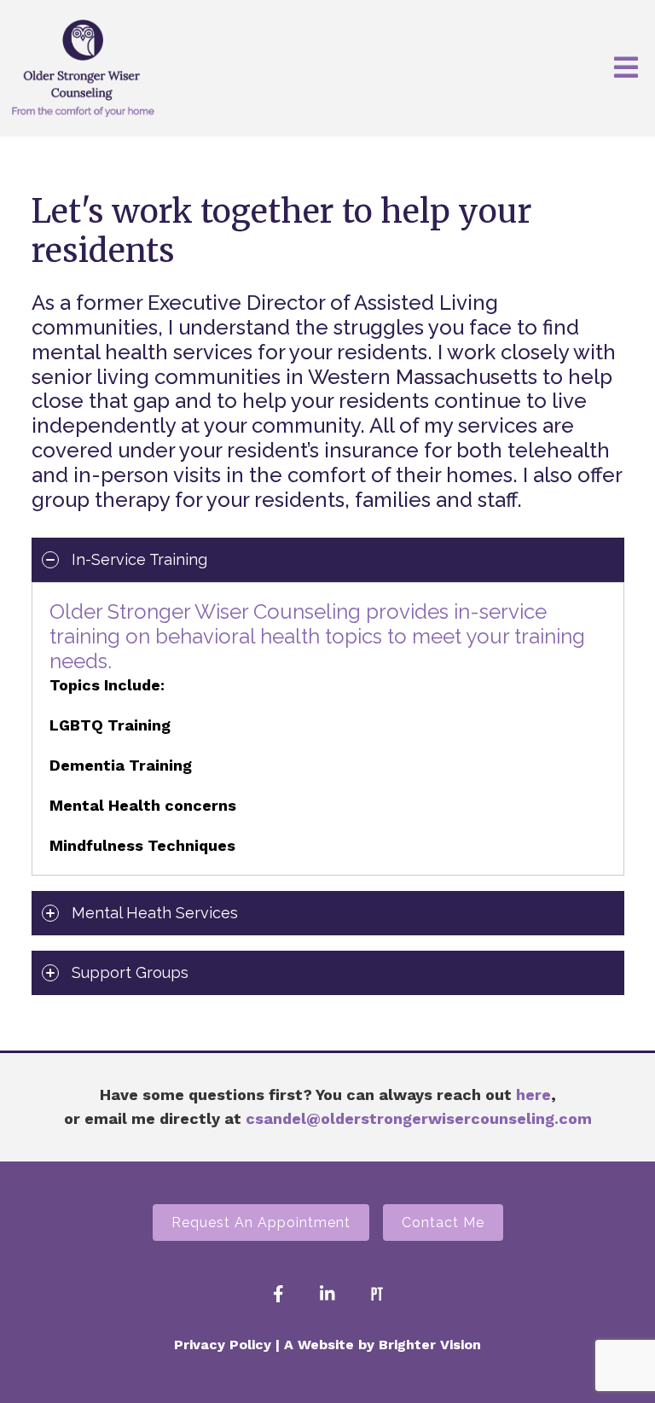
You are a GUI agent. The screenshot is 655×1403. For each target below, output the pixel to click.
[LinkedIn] (327, 1294)
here (533, 1094)
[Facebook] (278, 1294)
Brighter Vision (430, 1344)
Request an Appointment (261, 1222)
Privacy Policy (222, 1344)
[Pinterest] (377, 1294)
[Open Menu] (626, 69)
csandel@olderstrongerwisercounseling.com (419, 1118)
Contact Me (443, 1222)
